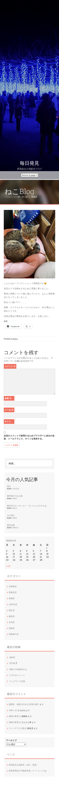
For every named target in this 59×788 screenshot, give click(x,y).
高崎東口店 (14, 634)
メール (9, 409)
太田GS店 (15, 489)
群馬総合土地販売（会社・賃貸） (23, 764)
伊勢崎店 (13, 586)
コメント (10, 366)
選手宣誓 (11, 525)
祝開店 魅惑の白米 (17, 704)
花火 (9, 486)
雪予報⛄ (13, 663)
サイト (8, 421)
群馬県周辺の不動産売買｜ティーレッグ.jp (27, 770)
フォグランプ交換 (17, 681)
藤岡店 (12, 616)
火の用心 (11, 515)
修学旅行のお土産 (15, 495)
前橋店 (14, 518)
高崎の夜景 (14, 716)
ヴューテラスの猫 (17, 728)
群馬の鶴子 (34, 704)
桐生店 (14, 508)
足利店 (12, 622)
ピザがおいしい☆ (17, 675)
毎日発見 (29, 163)
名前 (8, 398)
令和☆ (12, 710)
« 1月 (8, 566)
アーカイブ (11, 740)
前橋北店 (15, 527)
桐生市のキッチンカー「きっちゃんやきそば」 (27, 505)
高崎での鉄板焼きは (18, 669)
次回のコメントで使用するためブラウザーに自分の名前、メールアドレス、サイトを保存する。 (29, 437)
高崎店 (34, 196)
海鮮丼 (12, 657)
